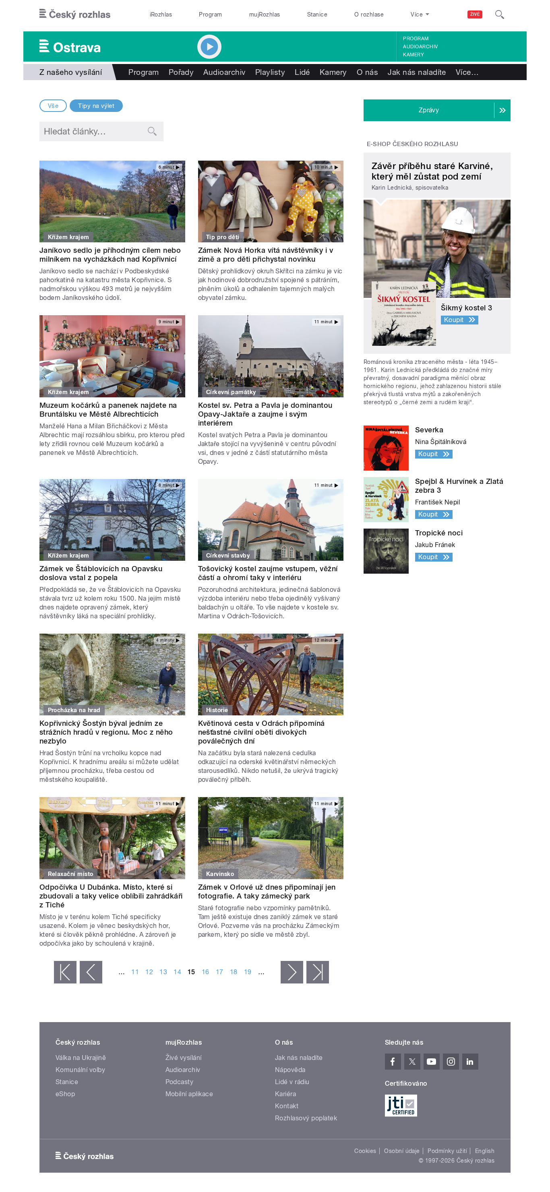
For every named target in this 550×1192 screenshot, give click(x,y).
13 (163, 972)
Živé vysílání (183, 1058)
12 (149, 972)
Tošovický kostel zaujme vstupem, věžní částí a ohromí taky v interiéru (268, 573)
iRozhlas (161, 14)
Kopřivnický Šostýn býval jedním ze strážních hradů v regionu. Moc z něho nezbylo (106, 732)
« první (65, 972)
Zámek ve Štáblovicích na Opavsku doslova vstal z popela (100, 573)
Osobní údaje (402, 1151)
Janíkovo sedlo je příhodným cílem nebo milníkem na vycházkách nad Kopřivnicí (110, 254)
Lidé (302, 72)
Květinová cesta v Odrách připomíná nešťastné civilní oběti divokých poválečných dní (261, 732)
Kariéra (285, 1094)
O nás (367, 72)
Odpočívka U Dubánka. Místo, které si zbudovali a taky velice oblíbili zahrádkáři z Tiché (111, 896)
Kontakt (286, 1106)
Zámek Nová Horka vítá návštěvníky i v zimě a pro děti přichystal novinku (265, 254)
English (484, 1151)
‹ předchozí (91, 972)
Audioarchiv (420, 47)
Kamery (413, 55)
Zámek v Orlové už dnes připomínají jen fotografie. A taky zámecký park (267, 891)
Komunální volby (80, 1070)
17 (219, 972)
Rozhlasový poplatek (306, 1118)
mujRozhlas (264, 14)
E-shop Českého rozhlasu (413, 144)
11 (135, 972)
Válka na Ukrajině (81, 1058)
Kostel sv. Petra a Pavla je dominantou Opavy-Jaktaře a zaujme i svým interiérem (265, 414)
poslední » (317, 972)
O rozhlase (369, 14)
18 (234, 972)
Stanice (317, 14)
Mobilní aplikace (189, 1094)
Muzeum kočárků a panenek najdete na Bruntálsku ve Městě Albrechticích (108, 409)
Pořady (181, 72)
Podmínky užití (447, 1151)
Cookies (365, 1151)
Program (210, 14)
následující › (292, 972)
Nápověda (290, 1070)
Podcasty (179, 1082)
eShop (65, 1094)
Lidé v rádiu (292, 1082)
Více (467, 72)
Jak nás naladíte (417, 72)
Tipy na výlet (96, 105)
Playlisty (270, 72)
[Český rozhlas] (74, 14)
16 (205, 972)
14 (177, 972)
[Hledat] (500, 14)
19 (248, 972)
